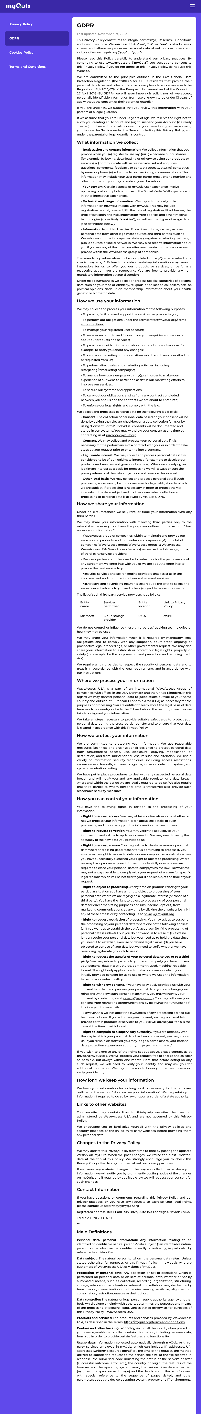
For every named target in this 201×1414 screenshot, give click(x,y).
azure (168, 616)
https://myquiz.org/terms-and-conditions (154, 1322)
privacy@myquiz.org (121, 435)
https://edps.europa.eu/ (154, 1045)
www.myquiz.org (104, 52)
